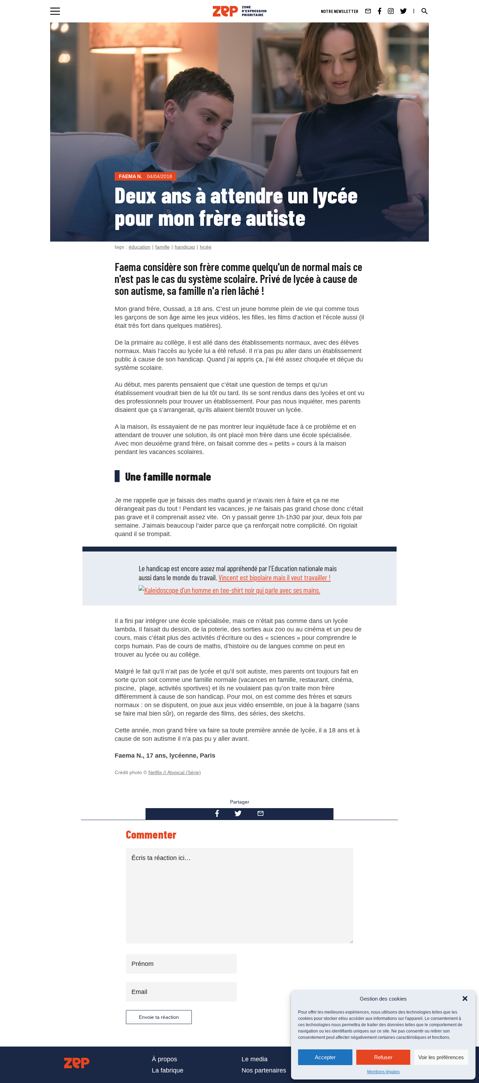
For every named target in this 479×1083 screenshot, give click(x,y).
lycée (205, 247)
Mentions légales (383, 1071)
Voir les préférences (441, 1057)
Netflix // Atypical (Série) (174, 772)
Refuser (383, 1057)
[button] (464, 998)
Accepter (325, 1057)
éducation (139, 247)
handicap (185, 247)
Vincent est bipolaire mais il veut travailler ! (274, 577)
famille (162, 247)
